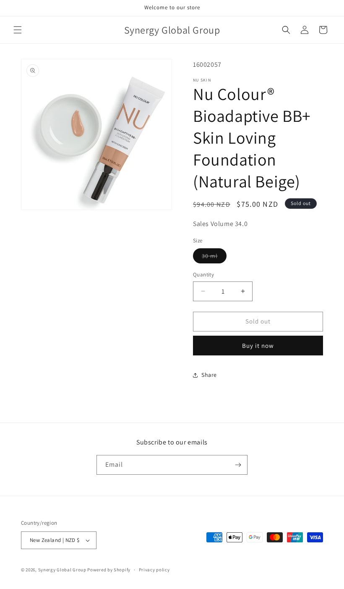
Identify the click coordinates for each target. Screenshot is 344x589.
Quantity (203, 274)
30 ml (214, 257)
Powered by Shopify (108, 570)
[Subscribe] (238, 465)
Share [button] (209, 375)
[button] (17, 30)
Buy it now (258, 346)
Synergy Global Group (62, 570)
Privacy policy (154, 570)
